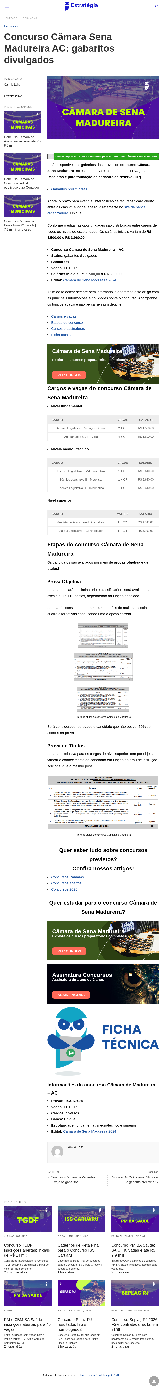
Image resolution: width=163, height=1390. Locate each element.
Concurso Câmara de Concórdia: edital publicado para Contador (21, 183)
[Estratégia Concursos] (81, 6)
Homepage (10, 18)
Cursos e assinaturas (68, 329)
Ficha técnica (61, 335)
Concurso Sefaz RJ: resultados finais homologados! (75, 1324)
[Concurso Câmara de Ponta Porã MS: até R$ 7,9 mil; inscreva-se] (22, 206)
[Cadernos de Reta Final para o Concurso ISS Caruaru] (81, 1219)
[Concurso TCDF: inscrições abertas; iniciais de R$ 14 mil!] (28, 1219)
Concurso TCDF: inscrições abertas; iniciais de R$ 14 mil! (27, 1250)
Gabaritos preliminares (69, 189)
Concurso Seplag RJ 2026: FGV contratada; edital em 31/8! (135, 1324)
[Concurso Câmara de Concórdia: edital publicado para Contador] (22, 164)
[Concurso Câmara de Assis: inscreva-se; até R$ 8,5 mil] (22, 122)
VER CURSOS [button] (69, 375)
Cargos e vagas (63, 316)
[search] (156, 6)
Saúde (8, 1310)
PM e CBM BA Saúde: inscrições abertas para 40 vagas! (27, 1324)
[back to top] (154, 1381)
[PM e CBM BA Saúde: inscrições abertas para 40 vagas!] (28, 1293)
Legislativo (29, 18)
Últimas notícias (15, 1236)
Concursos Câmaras (67, 877)
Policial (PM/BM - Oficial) (129, 1236)
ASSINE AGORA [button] (71, 995)
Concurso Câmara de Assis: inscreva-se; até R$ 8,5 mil (22, 141)
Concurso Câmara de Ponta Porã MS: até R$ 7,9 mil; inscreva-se (20, 225)
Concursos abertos (66, 883)
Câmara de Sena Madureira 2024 (89, 280)
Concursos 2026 (64, 889)
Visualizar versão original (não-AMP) (99, 1375)
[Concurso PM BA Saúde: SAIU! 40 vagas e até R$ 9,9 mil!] (135, 1219)
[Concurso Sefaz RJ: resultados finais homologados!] (81, 1293)
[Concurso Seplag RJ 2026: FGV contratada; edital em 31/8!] (135, 1293)
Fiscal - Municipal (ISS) (74, 1236)
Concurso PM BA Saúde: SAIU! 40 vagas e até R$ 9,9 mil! (133, 1250)
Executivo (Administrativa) (130, 1310)
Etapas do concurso (67, 323)
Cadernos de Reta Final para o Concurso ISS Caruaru (78, 1250)
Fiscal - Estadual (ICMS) (74, 1310)
